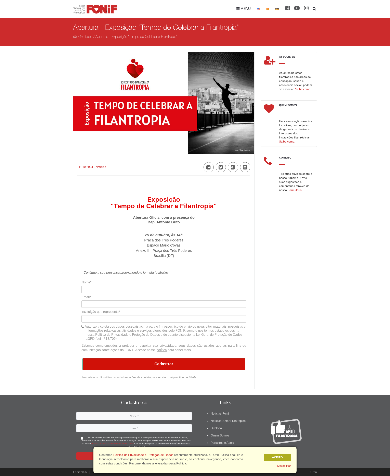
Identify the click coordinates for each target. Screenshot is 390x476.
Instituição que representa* (100, 311)
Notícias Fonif (220, 413)
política (161, 350)
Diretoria (216, 428)
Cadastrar (163, 364)
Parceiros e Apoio (222, 442)
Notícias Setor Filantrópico (228, 420)
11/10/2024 (86, 166)
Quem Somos (220, 435)
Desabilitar (284, 465)
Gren (313, 472)
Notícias (86, 37)
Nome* (86, 282)
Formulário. (295, 190)
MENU (245, 9)
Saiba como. (303, 89)
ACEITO (277, 457)
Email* (86, 297)
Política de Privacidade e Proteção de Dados (112, 443)
